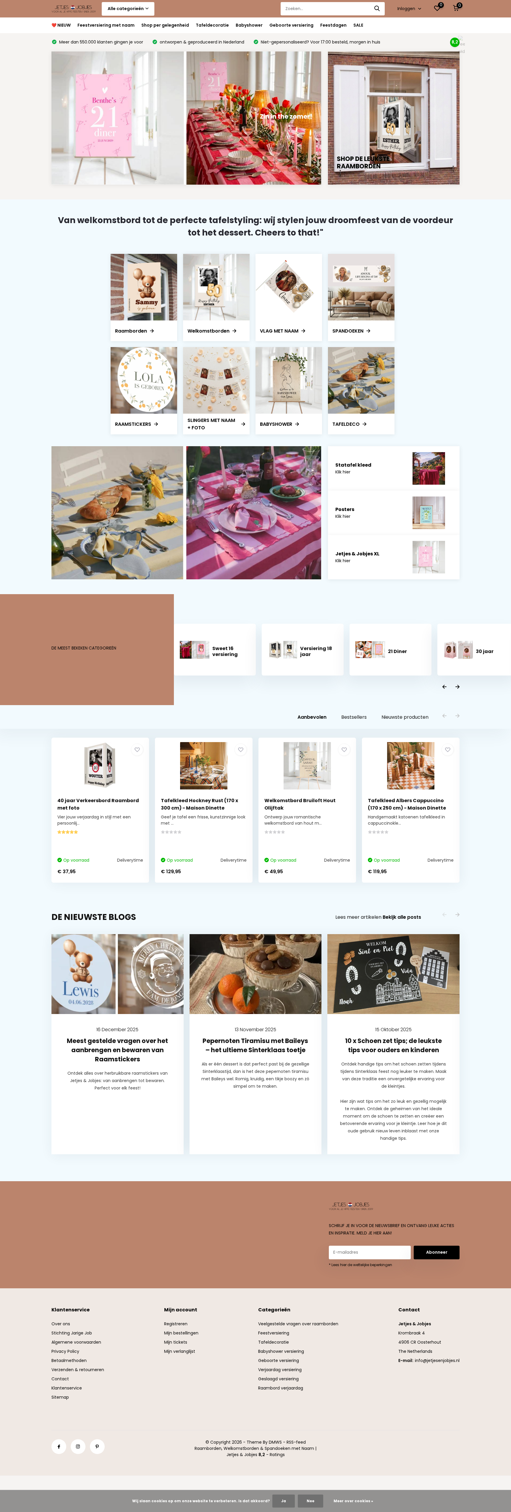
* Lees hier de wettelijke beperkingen (360, 1264)
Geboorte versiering (291, 25)
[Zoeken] (377, 8)
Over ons (60, 1324)
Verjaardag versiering (280, 1370)
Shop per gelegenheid (165, 25)
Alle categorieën (126, 9)
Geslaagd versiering (278, 1379)
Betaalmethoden (69, 1360)
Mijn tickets (175, 1342)
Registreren (175, 1324)
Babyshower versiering (281, 1351)
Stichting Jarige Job (71, 1333)
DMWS (275, 1442)
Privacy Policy (65, 1351)
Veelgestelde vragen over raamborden (298, 1324)
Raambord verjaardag (280, 1388)
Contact (60, 1379)
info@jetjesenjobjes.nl (437, 1360)
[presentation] (444, 687)
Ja (283, 1500)
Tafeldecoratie (212, 25)
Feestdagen (333, 25)
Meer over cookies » (353, 1500)
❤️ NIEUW (61, 25)
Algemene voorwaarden (76, 1342)
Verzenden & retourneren (77, 1370)
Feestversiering (273, 1333)
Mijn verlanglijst (179, 1351)
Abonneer (436, 1252)
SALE (358, 25)
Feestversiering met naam (106, 25)
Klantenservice (66, 1388)
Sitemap (60, 1397)
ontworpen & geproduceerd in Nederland (201, 42)
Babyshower (249, 25)
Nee (310, 1500)
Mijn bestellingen (181, 1333)
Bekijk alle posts (402, 917)
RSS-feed (296, 1442)
